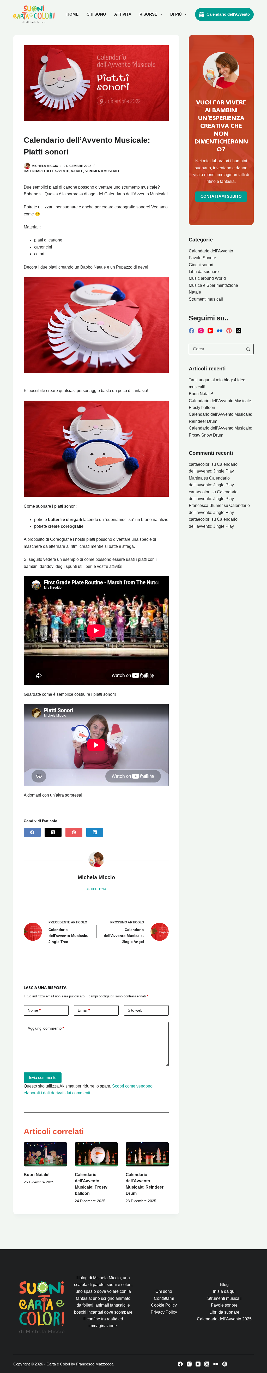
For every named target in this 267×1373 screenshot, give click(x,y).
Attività (122, 14)
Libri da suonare (204, 271)
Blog (224, 1284)
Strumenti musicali (102, 171)
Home (72, 14)
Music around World (207, 278)
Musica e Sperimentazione (213, 285)
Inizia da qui (224, 1291)
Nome (34, 1010)
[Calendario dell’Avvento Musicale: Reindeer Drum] (147, 1154)
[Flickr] (219, 330)
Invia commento (42, 1077)
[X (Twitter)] (53, 832)
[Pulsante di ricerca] (248, 349)
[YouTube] (210, 330)
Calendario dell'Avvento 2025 (224, 1319)
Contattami (164, 1298)
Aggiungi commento (46, 1028)
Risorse (148, 14)
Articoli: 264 (96, 889)
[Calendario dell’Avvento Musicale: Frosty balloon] (96, 1154)
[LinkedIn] (94, 832)
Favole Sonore (202, 258)
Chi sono (96, 14)
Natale (77, 171)
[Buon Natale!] (45, 1154)
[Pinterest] (73, 832)
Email (84, 1010)
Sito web (135, 1010)
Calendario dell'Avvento (228, 14)
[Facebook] (32, 832)
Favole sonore (224, 1305)
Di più (176, 14)
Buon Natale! (37, 1174)
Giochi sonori (201, 265)
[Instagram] (201, 330)
